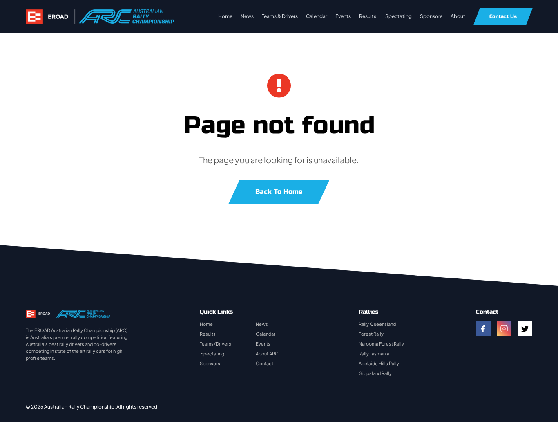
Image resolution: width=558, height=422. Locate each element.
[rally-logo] (100, 13)
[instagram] (504, 328)
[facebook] (483, 328)
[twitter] (525, 328)
